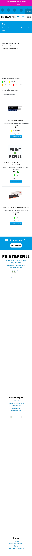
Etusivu (4, 28)
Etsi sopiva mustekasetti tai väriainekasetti (10, 45)
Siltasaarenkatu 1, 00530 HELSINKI (16, 260)
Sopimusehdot (16, 406)
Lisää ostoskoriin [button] (16, 136)
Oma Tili (16, 401)
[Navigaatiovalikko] (17, 17)
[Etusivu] (8, 17)
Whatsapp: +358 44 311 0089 (16, 265)
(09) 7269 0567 (16, 262)
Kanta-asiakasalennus (16, 543)
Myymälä (16, 541)
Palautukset (16, 408)
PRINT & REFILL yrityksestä (16, 548)
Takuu (16, 546)
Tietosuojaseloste (16, 410)
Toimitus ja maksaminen (16, 403)
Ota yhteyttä (16, 245)
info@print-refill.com (16, 267)
